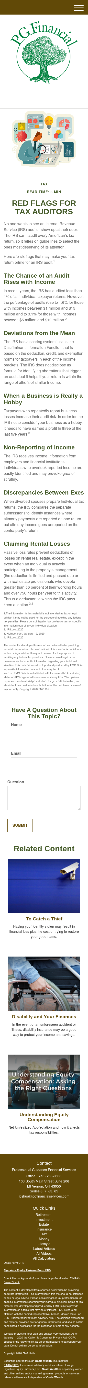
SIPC (15, 1365)
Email (16, 753)
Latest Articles (44, 1248)
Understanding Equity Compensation (44, 1117)
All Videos (44, 1253)
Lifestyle (44, 1243)
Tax (44, 1233)
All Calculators (44, 1258)
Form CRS (17, 1262)
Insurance (44, 1229)
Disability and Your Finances (44, 1016)
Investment (44, 1219)
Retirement (44, 1214)
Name (16, 724)
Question (15, 782)
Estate (44, 1224)
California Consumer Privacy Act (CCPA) (52, 1337)
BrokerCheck (12, 1282)
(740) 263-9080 (46, 100)
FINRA (8, 1365)
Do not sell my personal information (31, 1345)
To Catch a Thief (44, 918)
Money (44, 1238)
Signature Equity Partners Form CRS (27, 1270)
